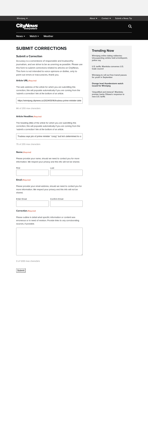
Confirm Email (56, 199)
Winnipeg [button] (21, 18)
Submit (20, 270)
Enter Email (21, 199)
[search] (130, 27)
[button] (93, 18)
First (18, 168)
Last (52, 168)
